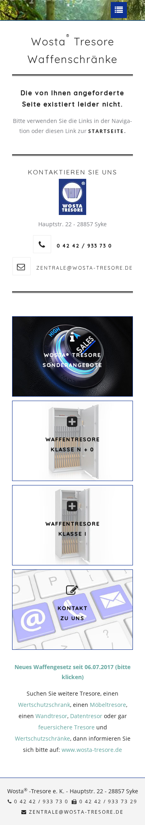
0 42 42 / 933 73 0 (40, 801)
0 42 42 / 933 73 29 (107, 801)
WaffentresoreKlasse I (73, 528)
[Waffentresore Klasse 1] (72, 506)
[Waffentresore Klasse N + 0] (72, 421)
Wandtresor (51, 716)
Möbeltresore (108, 704)
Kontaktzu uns (73, 613)
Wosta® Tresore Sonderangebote (72, 360)
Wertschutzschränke (42, 738)
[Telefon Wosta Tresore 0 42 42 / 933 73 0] (10, 801)
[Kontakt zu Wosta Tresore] (72, 590)
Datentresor (86, 716)
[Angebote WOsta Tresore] (72, 337)
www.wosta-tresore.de (92, 749)
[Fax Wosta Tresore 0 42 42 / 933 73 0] (74, 801)
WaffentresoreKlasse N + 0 (73, 444)
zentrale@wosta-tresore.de (84, 268)
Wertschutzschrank (44, 704)
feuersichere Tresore (66, 727)
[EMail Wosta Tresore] (24, 812)
